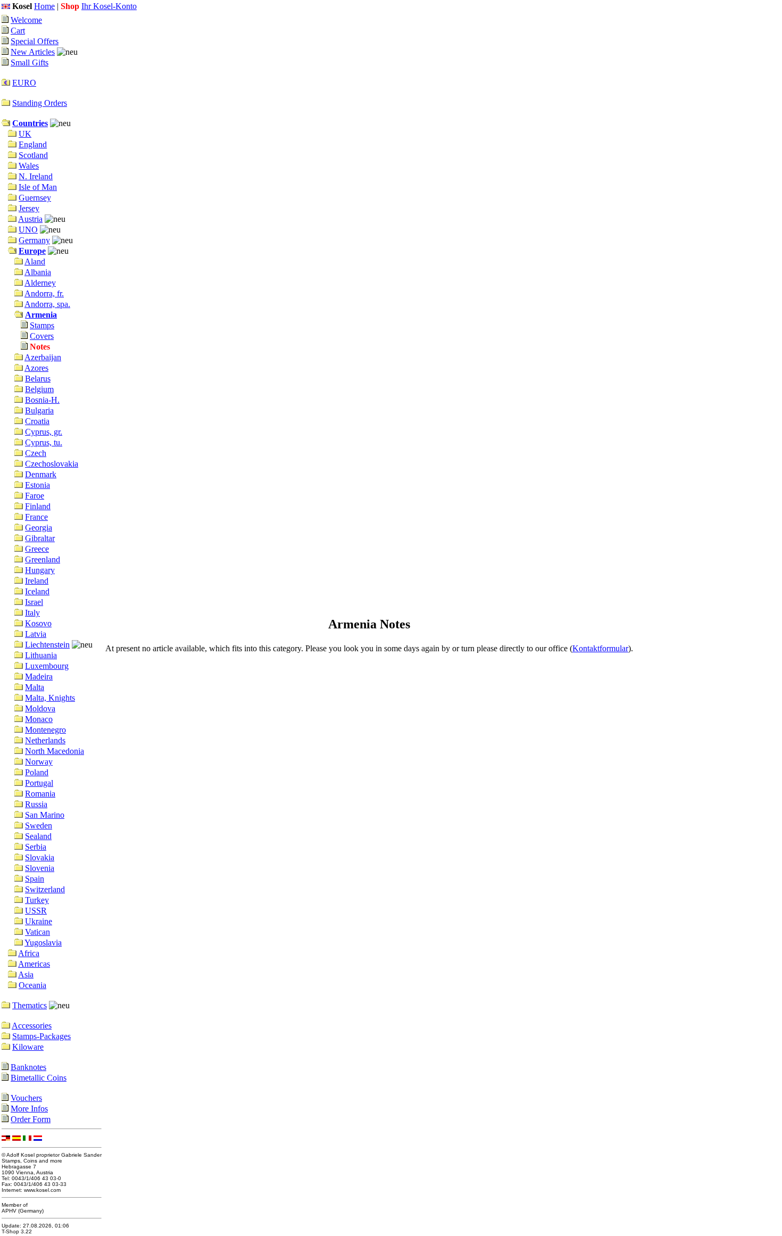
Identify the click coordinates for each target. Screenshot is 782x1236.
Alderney (40, 282)
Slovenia (39, 868)
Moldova (40, 708)
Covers (42, 336)
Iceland (37, 591)
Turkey (37, 900)
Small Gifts (29, 62)
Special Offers (35, 41)
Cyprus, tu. (43, 442)
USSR (36, 910)
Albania (37, 272)
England (33, 144)
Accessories (32, 1025)
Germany (34, 240)
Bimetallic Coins (38, 1077)
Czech (35, 453)
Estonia (37, 485)
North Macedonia (54, 751)
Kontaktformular (600, 648)
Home (44, 6)
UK (25, 133)
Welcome (26, 19)
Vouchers (26, 1097)
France (36, 516)
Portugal (39, 782)
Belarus (38, 378)
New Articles (33, 51)
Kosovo (38, 623)
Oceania (32, 985)
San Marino (44, 814)
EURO (24, 82)
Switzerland (45, 889)
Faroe (34, 495)
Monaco (39, 719)
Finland (38, 506)
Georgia (38, 527)
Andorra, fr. (44, 293)
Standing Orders (39, 102)
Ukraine (38, 921)
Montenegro (45, 729)
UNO (28, 229)
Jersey (29, 208)
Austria (30, 218)
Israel (34, 602)
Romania (40, 793)
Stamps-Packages (41, 1036)
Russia (36, 804)
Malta (34, 687)
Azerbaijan (42, 357)
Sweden (38, 825)
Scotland (33, 155)
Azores (36, 367)
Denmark (40, 474)
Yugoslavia (43, 942)
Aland (34, 261)
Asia (26, 974)
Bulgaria (39, 410)
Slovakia (39, 857)
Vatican (37, 931)
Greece (37, 548)
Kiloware (28, 1046)
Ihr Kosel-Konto (109, 6)
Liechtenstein (47, 644)
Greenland (42, 559)
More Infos (29, 1108)
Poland (36, 772)
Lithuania (41, 655)
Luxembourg (47, 665)
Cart (18, 30)
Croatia (37, 421)
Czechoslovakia (51, 463)
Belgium (39, 389)
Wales (29, 165)
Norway (39, 761)
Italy (32, 612)
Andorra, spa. (47, 304)
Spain (34, 878)
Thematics (29, 1005)
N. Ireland (36, 176)
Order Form (31, 1119)
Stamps (42, 325)
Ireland (36, 580)
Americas (34, 963)
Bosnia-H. (42, 399)
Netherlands (45, 740)
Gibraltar (40, 538)
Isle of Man (38, 187)
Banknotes (28, 1067)
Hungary (40, 570)
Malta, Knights (50, 697)
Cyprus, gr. (43, 431)
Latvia (35, 633)
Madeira (39, 676)
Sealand (38, 836)
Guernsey (35, 197)
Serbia (35, 846)
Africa (28, 953)
